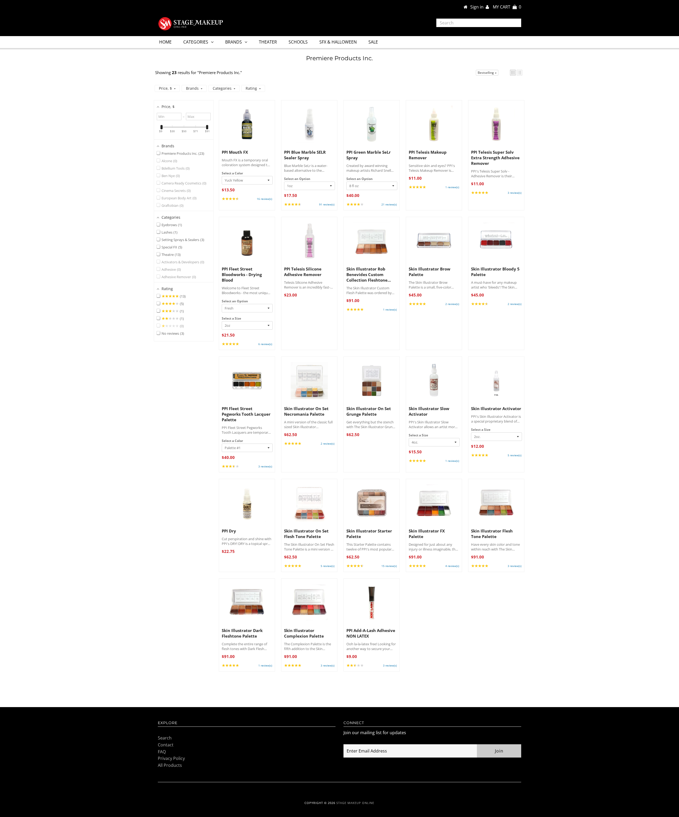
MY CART (507, 7)
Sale (373, 42)
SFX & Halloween (338, 42)
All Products (170, 765)
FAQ (162, 752)
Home (165, 42)
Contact (165, 745)
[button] (513, 72)
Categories (195, 42)
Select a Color (232, 173)
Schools (298, 42)
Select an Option (297, 179)
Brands (233, 42)
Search (165, 738)
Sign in (478, 7)
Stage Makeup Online (355, 803)
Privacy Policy (171, 758)
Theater (268, 42)
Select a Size (231, 318)
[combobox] (478, 23)
